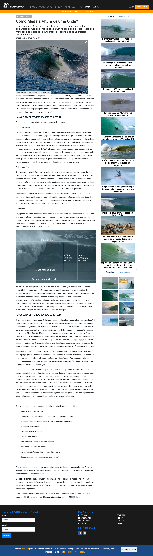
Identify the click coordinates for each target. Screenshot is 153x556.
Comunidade (84, 521)
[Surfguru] (13, 5)
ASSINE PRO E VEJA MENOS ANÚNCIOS (76, 11)
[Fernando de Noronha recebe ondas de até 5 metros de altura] (126, 320)
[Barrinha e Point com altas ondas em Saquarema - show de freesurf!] (110, 295)
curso (20, 479)
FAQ (80, 7)
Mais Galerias (124, 273)
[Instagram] (84, 533)
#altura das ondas (24, 16)
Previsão (82, 515)
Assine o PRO (142, 7)
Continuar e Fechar (128, 549)
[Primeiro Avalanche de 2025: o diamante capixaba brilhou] (126, 295)
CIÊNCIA (119, 518)
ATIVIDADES (121, 515)
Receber (6, 535)
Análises (120, 521)
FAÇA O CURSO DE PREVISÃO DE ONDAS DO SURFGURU (38, 117)
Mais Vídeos (124, 17)
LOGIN (131, 7)
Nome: (4, 515)
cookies (25, 549)
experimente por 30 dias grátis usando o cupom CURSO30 (52, 497)
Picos (119, 523)
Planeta (82, 523)
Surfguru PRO (84, 518)
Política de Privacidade (74, 552)
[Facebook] (80, 533)
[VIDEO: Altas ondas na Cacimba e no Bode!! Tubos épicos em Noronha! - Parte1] (126, 308)
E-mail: (4, 525)
